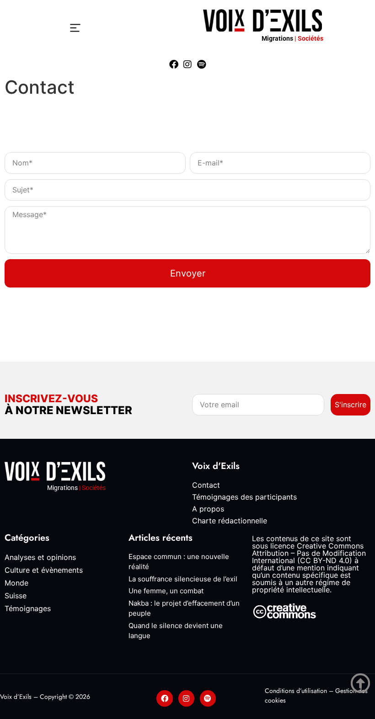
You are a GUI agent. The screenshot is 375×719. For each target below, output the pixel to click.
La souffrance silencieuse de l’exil (183, 579)
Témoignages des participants (244, 496)
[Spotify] (201, 64)
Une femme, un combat (166, 590)
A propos (208, 508)
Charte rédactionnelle (229, 520)
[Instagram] (187, 64)
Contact (206, 485)
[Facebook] (173, 64)
